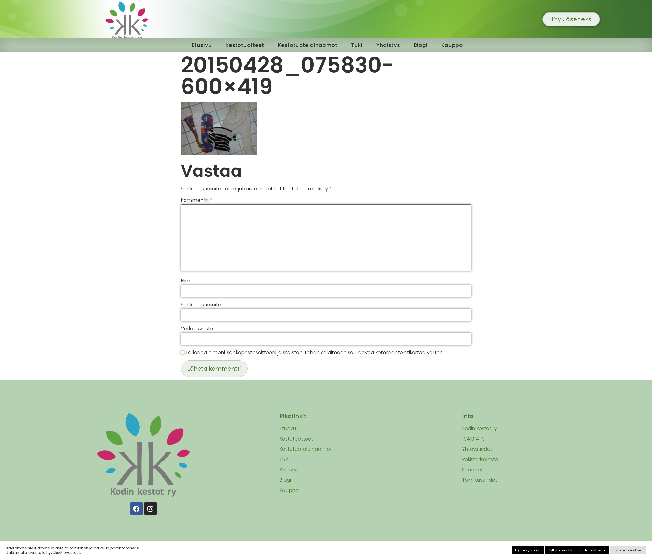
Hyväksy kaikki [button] (527, 550)
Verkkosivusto (197, 328)
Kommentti (196, 200)
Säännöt (472, 469)
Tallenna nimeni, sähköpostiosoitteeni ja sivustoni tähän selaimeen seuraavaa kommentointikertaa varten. (314, 352)
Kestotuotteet (245, 45)
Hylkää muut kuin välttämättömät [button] (577, 550)
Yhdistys (388, 45)
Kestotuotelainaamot (307, 45)
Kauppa (452, 45)
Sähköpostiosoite (201, 304)
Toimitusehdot (479, 479)
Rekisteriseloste (480, 459)
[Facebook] (136, 508)
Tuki (357, 45)
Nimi (186, 280)
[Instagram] (150, 508)
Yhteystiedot (477, 449)
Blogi (421, 45)
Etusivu (202, 45)
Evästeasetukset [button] (628, 550)
